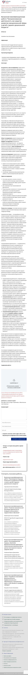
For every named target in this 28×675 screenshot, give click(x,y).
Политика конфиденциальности (10, 659)
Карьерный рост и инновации (11, 625)
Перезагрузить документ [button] (13, 386)
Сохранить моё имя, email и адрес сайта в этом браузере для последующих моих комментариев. (14, 434)
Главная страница (5, 5)
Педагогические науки (6, 7)
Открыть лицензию (6, 650)
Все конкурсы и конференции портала (13, 617)
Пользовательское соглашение (10, 657)
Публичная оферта (7, 656)
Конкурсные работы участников (17, 5)
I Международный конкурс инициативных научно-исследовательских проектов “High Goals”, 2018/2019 (12, 452)
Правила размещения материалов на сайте (12, 667)
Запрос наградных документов (10, 661)
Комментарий (5, 407)
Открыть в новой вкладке (14, 387)
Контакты (5, 663)
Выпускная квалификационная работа (11, 465)
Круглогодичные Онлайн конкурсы (12, 619)
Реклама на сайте (7, 665)
